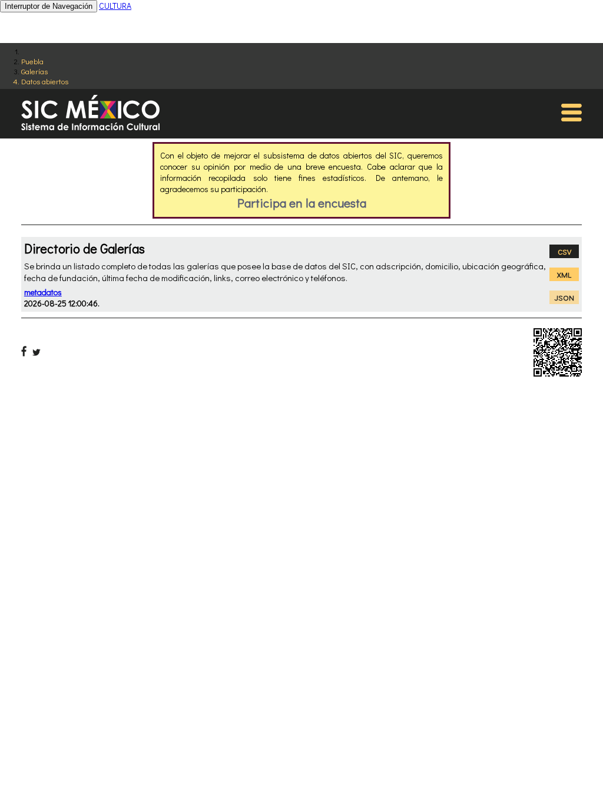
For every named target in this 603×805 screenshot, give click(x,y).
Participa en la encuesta (301, 202)
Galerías (34, 71)
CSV (564, 251)
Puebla (32, 61)
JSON (564, 297)
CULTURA (115, 5)
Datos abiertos (44, 81)
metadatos (43, 292)
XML (564, 274)
